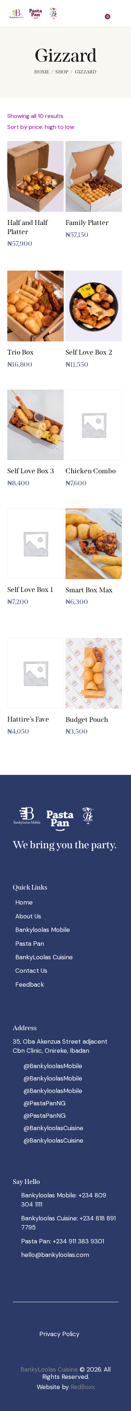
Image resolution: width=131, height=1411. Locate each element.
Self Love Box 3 (30, 471)
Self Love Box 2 (89, 352)
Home (41, 71)
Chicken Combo (91, 471)
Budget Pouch (87, 719)
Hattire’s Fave (28, 719)
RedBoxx (83, 1387)
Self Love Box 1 (30, 589)
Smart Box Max (89, 590)
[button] (93, 13)
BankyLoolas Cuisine (49, 1369)
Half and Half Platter (27, 227)
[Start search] (118, 14)
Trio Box (20, 352)
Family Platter (87, 222)
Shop (61, 71)
